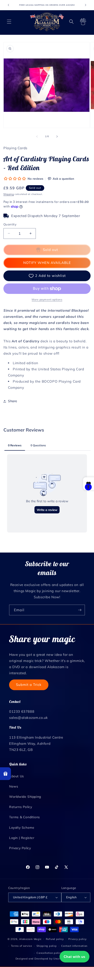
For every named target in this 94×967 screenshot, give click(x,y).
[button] (9, 22)
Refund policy (55, 939)
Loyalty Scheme (21, 828)
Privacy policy (77, 939)
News (13, 786)
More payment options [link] (47, 299)
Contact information (74, 945)
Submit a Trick (29, 684)
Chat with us (74, 957)
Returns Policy (20, 807)
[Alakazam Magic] (47, 21)
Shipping (8, 194)
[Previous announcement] (8, 5)
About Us (16, 776)
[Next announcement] (86, 5)
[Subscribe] (80, 610)
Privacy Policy (20, 848)
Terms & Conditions (24, 817)
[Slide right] (57, 136)
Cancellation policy (49, 952)
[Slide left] (37, 136)
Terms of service (21, 945)
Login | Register (21, 838)
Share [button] (12, 401)
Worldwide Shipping (25, 797)
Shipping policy (47, 945)
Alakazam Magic (30, 938)
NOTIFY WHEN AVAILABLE (47, 262)
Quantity (9, 224)
